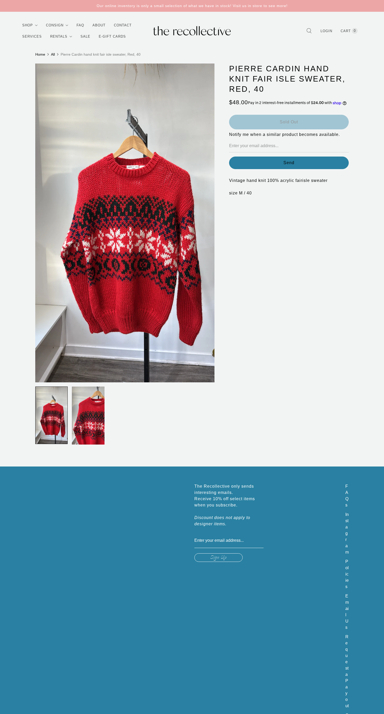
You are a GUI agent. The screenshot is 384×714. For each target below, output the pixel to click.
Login (326, 31)
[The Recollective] (192, 31)
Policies (347, 574)
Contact (123, 25)
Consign (54, 25)
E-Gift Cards (112, 36)
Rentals (58, 36)
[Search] (309, 31)
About (99, 25)
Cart (348, 31)
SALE (85, 36)
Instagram (347, 533)
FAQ (80, 25)
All (53, 54)
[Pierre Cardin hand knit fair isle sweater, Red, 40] (124, 223)
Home (40, 54)
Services (32, 36)
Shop (27, 25)
